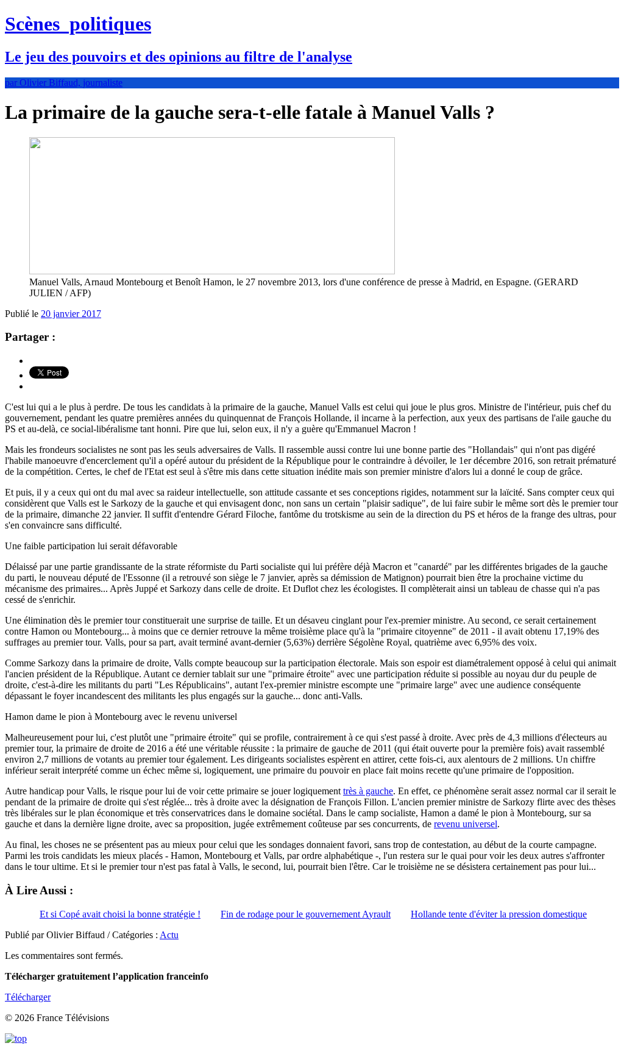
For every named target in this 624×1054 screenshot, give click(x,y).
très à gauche (368, 791)
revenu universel (465, 824)
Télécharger (28, 997)
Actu (169, 935)
